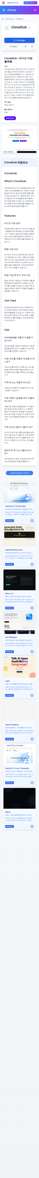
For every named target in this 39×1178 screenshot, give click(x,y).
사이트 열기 (20, 40)
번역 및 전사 (10, 19)
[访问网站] (32, 520)
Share (14, 46)
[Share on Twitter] (25, 46)
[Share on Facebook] (32, 46)
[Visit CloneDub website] (19, 139)
